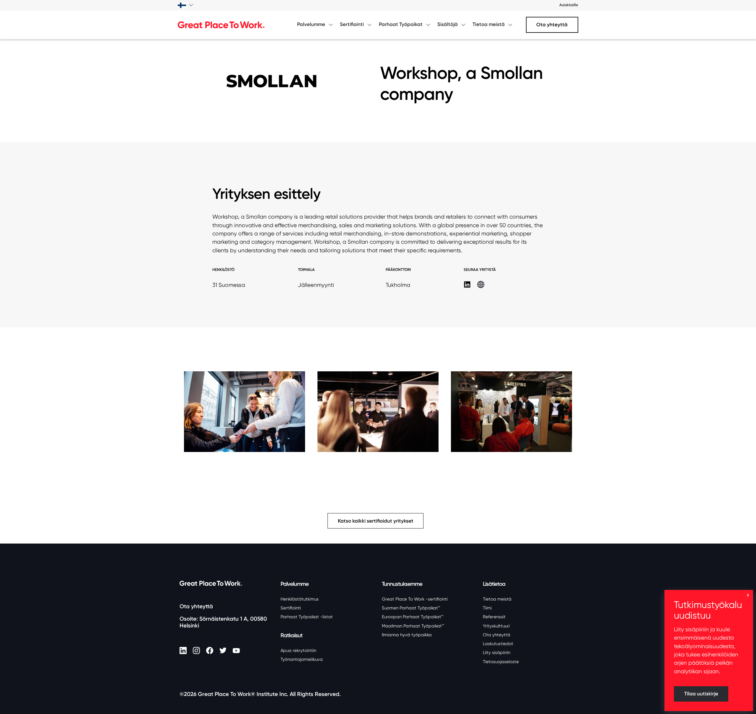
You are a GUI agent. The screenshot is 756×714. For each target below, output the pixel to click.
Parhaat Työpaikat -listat (307, 616)
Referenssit (494, 616)
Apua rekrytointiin (298, 650)
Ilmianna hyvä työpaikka (407, 634)
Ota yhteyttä (552, 25)
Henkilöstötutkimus (300, 599)
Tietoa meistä (497, 599)
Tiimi (487, 608)
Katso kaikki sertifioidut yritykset (375, 521)
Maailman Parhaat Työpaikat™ (413, 626)
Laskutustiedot (498, 643)
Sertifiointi (291, 608)
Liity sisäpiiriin (496, 652)
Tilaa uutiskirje (701, 694)
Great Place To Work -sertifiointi (415, 599)
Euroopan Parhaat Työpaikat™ (412, 616)
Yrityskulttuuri (496, 626)
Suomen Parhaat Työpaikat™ (411, 608)
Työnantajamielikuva (302, 659)
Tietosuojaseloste (501, 661)
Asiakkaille (568, 5)
